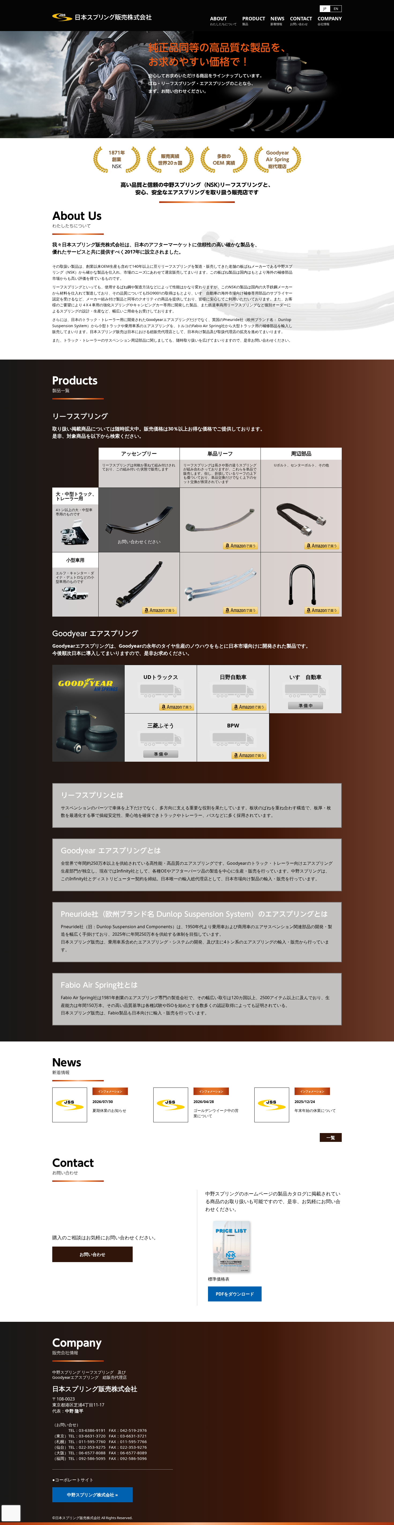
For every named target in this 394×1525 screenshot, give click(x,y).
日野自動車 (233, 677)
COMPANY (330, 21)
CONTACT (301, 21)
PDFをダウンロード (235, 1294)
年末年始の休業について (315, 1110)
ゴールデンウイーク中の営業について (216, 1113)
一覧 (330, 1138)
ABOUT (223, 21)
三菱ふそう (160, 725)
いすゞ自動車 (305, 677)
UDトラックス (160, 677)
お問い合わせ (92, 1254)
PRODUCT (253, 21)
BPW (233, 725)
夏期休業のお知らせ (109, 1110)
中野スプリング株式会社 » (92, 1495)
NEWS (277, 21)
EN (336, 8)
